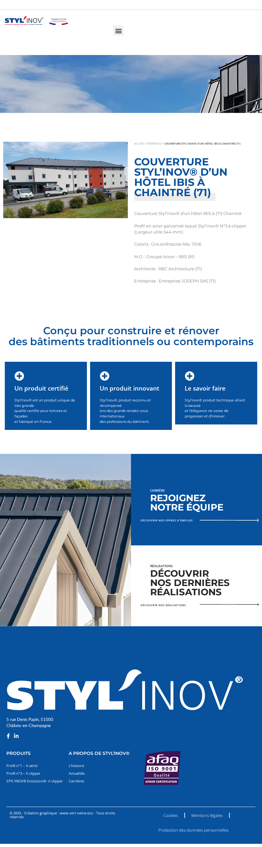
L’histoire (76, 765)
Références (154, 143)
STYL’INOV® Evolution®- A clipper (34, 781)
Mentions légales (207, 815)
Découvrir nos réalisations (163, 605)
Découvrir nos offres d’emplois (167, 520)
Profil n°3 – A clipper (23, 773)
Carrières (76, 781)
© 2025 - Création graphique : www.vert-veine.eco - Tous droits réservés (62, 815)
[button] (118, 30)
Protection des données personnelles (193, 830)
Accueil (139, 143)
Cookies (170, 815)
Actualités (77, 773)
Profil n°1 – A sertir (22, 765)
